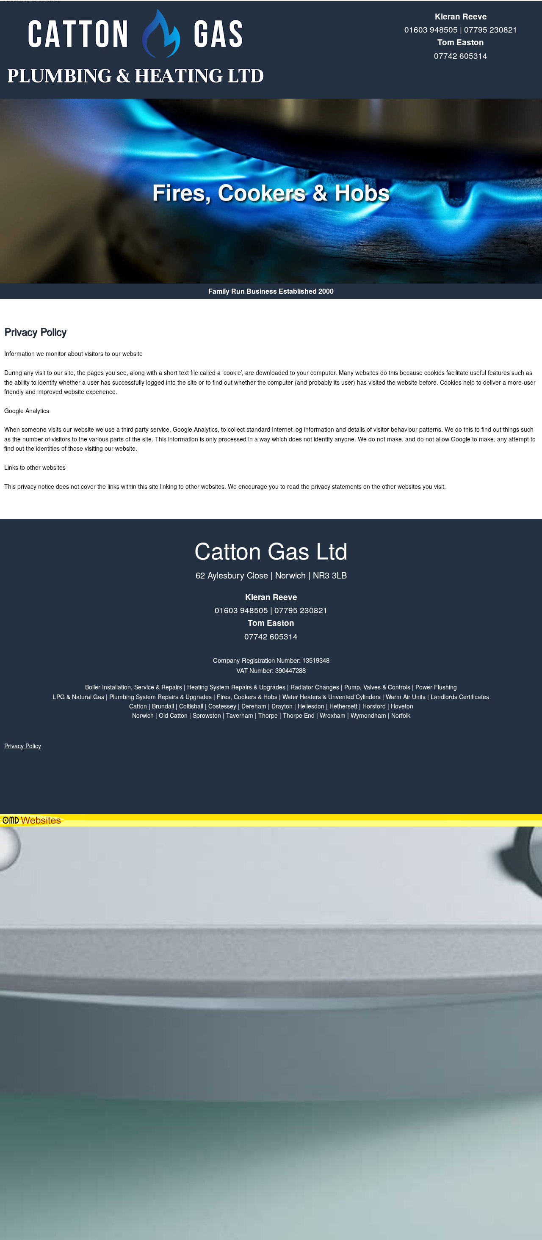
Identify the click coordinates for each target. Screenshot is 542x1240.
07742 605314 (460, 55)
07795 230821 (490, 29)
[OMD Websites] (271, 820)
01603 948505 (431, 29)
